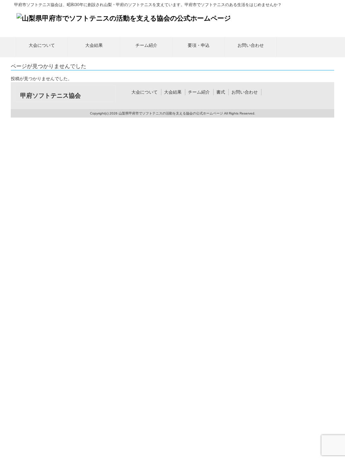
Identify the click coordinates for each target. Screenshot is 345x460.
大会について (144, 92)
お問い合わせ (244, 92)
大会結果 (173, 92)
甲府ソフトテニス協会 (50, 95)
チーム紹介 (199, 92)
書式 (220, 92)
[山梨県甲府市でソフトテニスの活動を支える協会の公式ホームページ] (124, 18)
